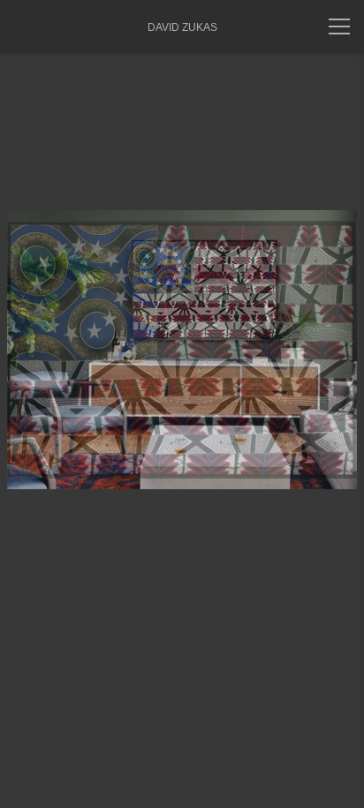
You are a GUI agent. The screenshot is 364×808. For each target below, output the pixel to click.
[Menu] (339, 26)
